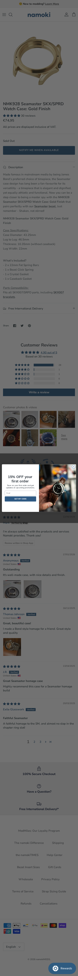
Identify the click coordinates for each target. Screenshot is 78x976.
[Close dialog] (73, 466)
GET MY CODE (20, 499)
